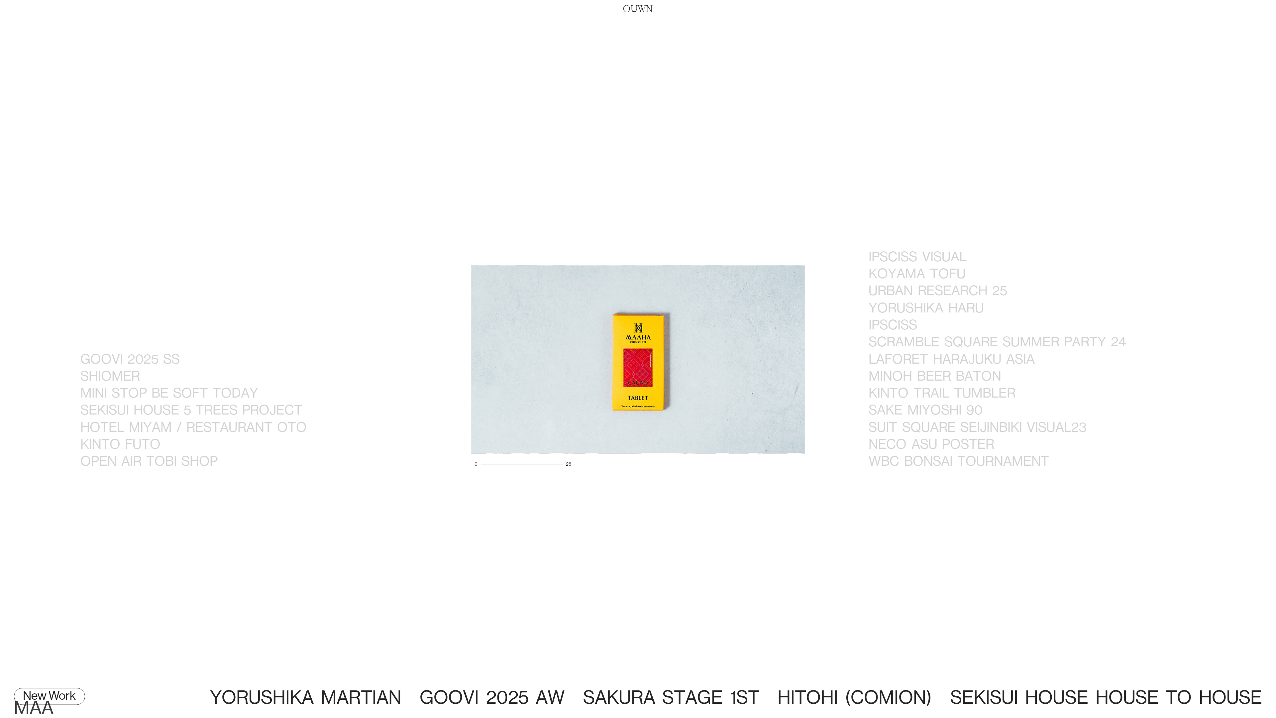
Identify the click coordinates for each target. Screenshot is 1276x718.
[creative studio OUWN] (638, 8)
